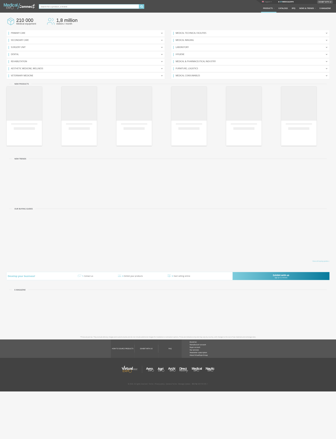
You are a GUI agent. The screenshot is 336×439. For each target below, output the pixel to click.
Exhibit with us (146, 348)
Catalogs (283, 8)
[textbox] (89, 6)
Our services (194, 350)
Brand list (193, 342)
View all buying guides (320, 261)
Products (268, 8)
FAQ (170, 348)
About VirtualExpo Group (199, 355)
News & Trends (306, 8)
